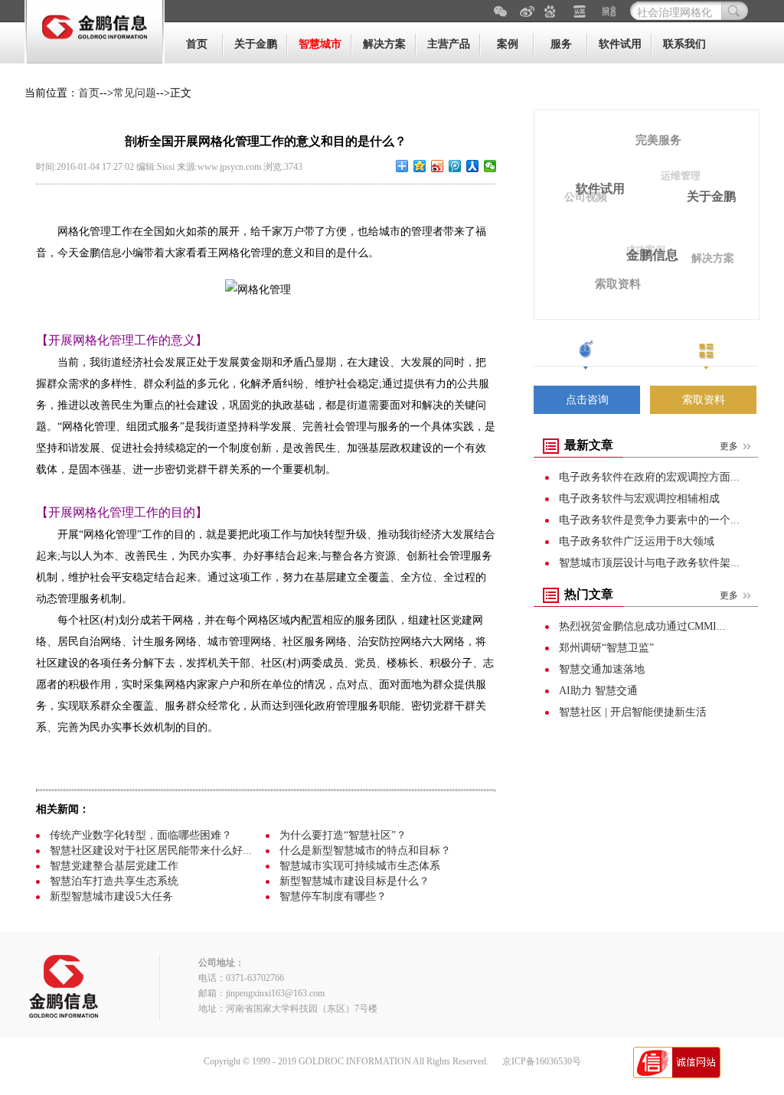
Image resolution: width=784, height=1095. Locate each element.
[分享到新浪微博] (437, 166)
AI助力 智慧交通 (598, 690)
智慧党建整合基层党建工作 (114, 866)
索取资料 (618, 284)
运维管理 (681, 175)
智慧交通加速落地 (602, 669)
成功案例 (645, 250)
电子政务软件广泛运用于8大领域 (636, 541)
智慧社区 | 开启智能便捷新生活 (633, 712)
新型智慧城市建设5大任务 (111, 896)
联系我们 (684, 44)
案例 (507, 44)
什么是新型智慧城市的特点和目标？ (365, 850)
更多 (729, 446)
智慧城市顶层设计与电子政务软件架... (649, 563)
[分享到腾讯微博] (455, 166)
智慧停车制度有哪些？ (333, 896)
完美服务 (658, 140)
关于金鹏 (255, 44)
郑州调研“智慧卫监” (606, 647)
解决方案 (384, 44)
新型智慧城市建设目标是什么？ (354, 881)
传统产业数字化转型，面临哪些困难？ (141, 835)
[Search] (734, 11)
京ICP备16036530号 (541, 1061)
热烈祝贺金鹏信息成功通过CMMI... (642, 626)
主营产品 (448, 44)
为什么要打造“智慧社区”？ (343, 835)
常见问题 (134, 93)
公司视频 (585, 197)
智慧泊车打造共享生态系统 (114, 881)
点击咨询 (587, 400)
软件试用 (620, 44)
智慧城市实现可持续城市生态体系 (359, 866)
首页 (196, 44)
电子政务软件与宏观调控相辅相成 (639, 498)
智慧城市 (320, 44)
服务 (561, 44)
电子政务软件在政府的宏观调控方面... (649, 477)
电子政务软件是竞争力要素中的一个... (649, 520)
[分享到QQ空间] (419, 166)
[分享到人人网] (472, 166)
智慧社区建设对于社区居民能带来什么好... (151, 850)
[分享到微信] (490, 166)
